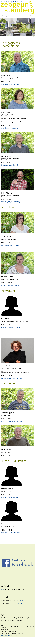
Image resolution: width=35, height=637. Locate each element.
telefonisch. (19, 601)
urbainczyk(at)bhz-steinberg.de (11, 202)
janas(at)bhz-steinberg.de (10, 165)
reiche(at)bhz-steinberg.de (10, 286)
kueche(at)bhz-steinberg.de (10, 497)
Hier (3, 589)
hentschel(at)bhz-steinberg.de (11, 378)
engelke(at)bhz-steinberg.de (10, 327)
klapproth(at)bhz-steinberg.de (11, 421)
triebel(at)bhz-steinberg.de (10, 128)
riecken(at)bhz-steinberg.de (10, 533)
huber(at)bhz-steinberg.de (10, 245)
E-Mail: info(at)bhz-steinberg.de (9, 635)
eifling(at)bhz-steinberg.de (10, 84)
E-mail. (20, 603)
